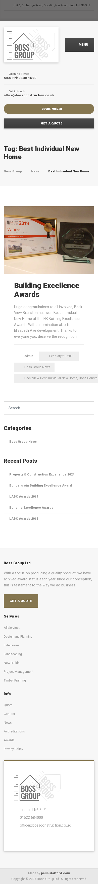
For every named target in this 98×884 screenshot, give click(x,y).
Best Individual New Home (58, 378)
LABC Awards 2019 (23, 496)
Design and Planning (18, 636)
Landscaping (13, 654)
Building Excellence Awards (31, 507)
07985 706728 (51, 109)
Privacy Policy (13, 749)
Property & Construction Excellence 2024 (41, 474)
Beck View (31, 378)
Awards (9, 740)
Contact (9, 714)
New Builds (12, 663)
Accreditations (14, 731)
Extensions (12, 645)
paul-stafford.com (55, 873)
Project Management (18, 671)
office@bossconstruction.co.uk (45, 825)
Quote (8, 705)
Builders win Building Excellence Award (40, 485)
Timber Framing (15, 680)
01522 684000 (31, 817)
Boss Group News (37, 367)
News (8, 722)
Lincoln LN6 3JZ (33, 810)
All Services (12, 628)
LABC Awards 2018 (23, 518)
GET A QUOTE (51, 123)
